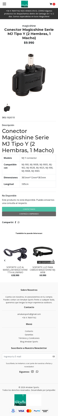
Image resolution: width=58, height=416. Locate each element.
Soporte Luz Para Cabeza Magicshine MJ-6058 (43, 270)
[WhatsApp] (37, 372)
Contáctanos (29, 209)
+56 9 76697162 (29, 317)
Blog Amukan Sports (29, 341)
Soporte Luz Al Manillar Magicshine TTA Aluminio (15, 270)
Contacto (29, 331)
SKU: (4, 117)
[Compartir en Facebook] (15, 222)
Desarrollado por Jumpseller (43, 390)
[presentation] (4, 260)
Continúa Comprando (29, 214)
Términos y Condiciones (29, 338)
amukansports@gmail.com (29, 314)
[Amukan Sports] (29, 4)
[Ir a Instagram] (32, 372)
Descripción (8, 125)
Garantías (29, 334)
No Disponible (9, 195)
